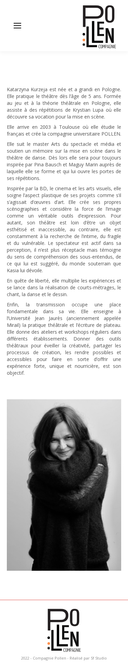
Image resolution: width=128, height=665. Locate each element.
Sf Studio (99, 658)
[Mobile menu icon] (17, 25)
